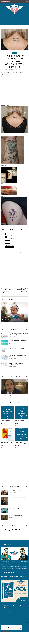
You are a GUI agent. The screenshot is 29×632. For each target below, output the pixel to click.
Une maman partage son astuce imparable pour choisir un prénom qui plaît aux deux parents (14, 316)
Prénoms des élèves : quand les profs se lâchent (7, 444)
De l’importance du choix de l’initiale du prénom (17, 498)
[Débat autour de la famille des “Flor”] (4, 357)
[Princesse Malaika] (4, 510)
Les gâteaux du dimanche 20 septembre (6, 291)
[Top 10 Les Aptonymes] (4, 517)
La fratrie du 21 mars (14, 490)
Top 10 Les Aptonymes (15, 515)
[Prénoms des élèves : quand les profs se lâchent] (7, 434)
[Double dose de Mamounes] (4, 350)
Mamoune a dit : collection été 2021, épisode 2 (6, 422)
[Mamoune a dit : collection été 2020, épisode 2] (21, 434)
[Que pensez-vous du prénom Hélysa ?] (4, 342)
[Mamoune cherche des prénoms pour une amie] (4, 335)
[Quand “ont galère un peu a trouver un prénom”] (4, 365)
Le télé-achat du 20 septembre (22, 290)
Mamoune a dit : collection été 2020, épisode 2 (20, 444)
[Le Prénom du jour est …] (14, 386)
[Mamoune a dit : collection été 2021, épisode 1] (21, 412)
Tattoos (14, 52)
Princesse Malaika (14, 508)
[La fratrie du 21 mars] (4, 492)
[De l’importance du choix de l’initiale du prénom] (4, 501)
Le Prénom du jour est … (8, 395)
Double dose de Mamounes (17, 348)
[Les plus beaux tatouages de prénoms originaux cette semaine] (14, 39)
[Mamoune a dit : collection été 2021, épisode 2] (7, 412)
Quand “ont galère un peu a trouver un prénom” (17, 363)
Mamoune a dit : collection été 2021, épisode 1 (20, 422)
